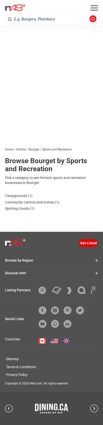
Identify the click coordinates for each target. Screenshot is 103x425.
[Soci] (93, 290)
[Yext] (44, 290)
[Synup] (71, 291)
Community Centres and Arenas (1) (32, 202)
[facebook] (43, 310)
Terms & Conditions (21, 367)
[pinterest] (67, 310)
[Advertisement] (51, 80)
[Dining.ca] (51, 408)
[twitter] (80, 310)
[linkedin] (67, 323)
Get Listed (88, 243)
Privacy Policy (17, 375)
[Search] (93, 19)
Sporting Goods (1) (19, 208)
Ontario (21, 149)
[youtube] (43, 323)
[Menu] (94, 8)
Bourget (34, 149)
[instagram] (55, 310)
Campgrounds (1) (18, 196)
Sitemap (12, 359)
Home (9, 149)
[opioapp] (55, 323)
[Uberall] (58, 290)
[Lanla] (83, 290)
